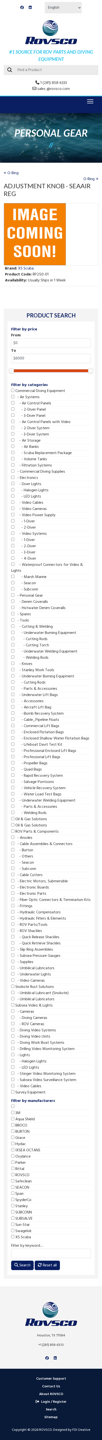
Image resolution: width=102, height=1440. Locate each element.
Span (19, 1194)
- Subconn (26, 589)
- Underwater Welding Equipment (45, 652)
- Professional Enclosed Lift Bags (45, 751)
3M (17, 1113)
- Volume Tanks (30, 459)
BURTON (21, 1132)
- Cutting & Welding (33, 627)
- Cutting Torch (31, 645)
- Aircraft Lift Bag (32, 707)
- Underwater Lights (32, 974)
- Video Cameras (30, 509)
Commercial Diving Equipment (39, 391)
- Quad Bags (28, 770)
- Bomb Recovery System (39, 714)
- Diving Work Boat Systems (39, 1043)
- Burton (23, 850)
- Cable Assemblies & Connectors (43, 844)
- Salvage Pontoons (34, 782)
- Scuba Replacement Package (43, 453)
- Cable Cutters (28, 875)
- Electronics (26, 478)
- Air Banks (26, 447)
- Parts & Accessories (35, 689)
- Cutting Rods (31, 639)
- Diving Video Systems (35, 1030)
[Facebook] (22, 8)
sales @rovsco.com (53, 89)
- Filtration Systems (33, 465)
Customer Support (51, 1378)
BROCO (20, 1126)
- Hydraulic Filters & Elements (40, 919)
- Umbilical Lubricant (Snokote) (41, 993)
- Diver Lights (27, 484)
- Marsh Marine (30, 577)
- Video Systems (30, 534)
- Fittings (23, 906)
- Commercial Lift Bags (36, 726)
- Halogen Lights (31, 490)
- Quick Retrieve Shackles (37, 943)
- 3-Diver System (31, 434)
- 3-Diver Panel (29, 416)
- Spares (22, 614)
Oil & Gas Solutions (30, 819)
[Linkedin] (30, 8)
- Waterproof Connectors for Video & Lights (47, 568)
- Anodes (23, 838)
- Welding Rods (31, 658)
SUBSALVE (23, 1219)
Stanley (21, 1206)
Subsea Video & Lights (33, 1006)
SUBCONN (23, 1212)
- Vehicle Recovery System (40, 788)
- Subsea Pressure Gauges (37, 956)
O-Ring (13, 173)
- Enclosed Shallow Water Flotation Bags (51, 738)
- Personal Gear (28, 596)
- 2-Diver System (32, 428)
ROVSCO (21, 1175)
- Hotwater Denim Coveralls (40, 608)
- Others (23, 856)
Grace (19, 1138)
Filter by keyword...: (27, 1246)
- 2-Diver (25, 528)
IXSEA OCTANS (27, 1150)
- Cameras (24, 1012)
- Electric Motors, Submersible (41, 881)
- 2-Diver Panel (30, 410)
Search (24, 1265)
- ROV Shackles (28, 931)
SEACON (21, 1188)
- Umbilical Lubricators (34, 968)
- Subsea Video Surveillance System (45, 1080)
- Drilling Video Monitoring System (44, 1049)
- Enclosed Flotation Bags (39, 732)
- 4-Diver (25, 559)
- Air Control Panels (32, 403)
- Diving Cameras (30, 1018)
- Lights (22, 1055)
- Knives (23, 664)
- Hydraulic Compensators (37, 912)
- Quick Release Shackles (36, 937)
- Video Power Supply (34, 515)
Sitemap (51, 1417)
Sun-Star (22, 1225)
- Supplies (23, 962)
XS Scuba (22, 1237)
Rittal (19, 1169)
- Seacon (25, 583)
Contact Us (51, 1386)
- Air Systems (27, 397)
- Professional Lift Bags (37, 757)
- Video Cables (28, 503)
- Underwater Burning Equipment (45, 633)
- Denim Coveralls (31, 602)
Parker (20, 1163)
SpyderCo (22, 1200)
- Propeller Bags (31, 763)
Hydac (20, 1144)
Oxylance (22, 1157)
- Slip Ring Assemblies (33, 950)
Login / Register (54, 1401)
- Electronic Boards (31, 888)
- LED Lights (27, 497)
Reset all (49, 1265)
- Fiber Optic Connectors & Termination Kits (52, 900)
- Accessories (29, 701)
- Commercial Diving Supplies (39, 472)
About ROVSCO (51, 1394)
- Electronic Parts (30, 894)
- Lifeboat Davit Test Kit (38, 745)
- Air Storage (27, 441)
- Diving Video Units (32, 1037)
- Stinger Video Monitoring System (45, 1074)
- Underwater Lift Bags (36, 695)
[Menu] (89, 101)
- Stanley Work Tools (34, 670)
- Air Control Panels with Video (42, 422)
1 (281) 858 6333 (53, 83)
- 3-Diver (24, 552)
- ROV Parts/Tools (31, 925)
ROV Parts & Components (36, 832)
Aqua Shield (24, 1119)
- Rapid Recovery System (38, 776)
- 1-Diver (24, 521)
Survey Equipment (30, 1092)
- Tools (21, 620)
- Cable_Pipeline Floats (36, 720)
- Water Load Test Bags (37, 794)
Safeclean (23, 1181)
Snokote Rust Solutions (34, 987)
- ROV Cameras (29, 1024)
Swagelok (22, 1231)
